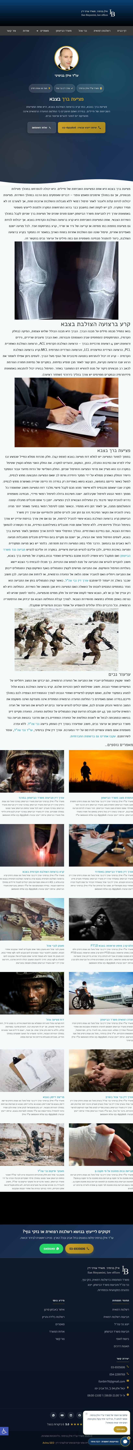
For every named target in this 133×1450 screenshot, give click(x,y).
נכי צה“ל (33, 724)
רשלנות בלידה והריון (53, 1317)
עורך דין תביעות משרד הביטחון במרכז (41, 798)
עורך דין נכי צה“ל (76, 580)
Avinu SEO (48, 1442)
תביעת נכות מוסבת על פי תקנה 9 (114, 1171)
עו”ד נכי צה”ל (23, 730)
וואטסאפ (49, 1249)
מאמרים (44, 31)
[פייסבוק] (79, 1415)
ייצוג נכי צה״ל (121, 1324)
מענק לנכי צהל (55, 946)
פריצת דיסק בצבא (53, 1097)
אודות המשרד (57, 1331)
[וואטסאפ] (53, 1415)
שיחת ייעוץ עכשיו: (79, 127)
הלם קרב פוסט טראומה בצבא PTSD (112, 946)
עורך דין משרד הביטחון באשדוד (114, 872)
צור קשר (11, 31)
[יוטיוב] (62, 1415)
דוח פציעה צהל (55, 1020)
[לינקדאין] (71, 1415)
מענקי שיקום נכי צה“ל (51, 1171)
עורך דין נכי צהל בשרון (119, 1097)
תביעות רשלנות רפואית (116, 1317)
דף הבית (121, 31)
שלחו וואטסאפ (39, 127)
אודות (26, 31)
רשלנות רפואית (102, 31)
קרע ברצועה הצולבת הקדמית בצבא (43, 872)
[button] (4, 1431)
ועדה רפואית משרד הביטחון (116, 1020)
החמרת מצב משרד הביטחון (117, 798)
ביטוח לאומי (122, 1339)
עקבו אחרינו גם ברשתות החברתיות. (93, 736)
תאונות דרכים (121, 1346)
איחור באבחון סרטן (54, 1309)
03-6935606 (77, 1249)
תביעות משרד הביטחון (116, 1331)
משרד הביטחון (64, 31)
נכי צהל (83, 31)
